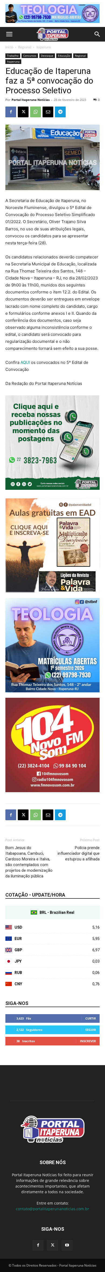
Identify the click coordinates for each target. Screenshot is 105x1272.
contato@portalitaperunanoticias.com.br (52, 1208)
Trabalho (13, 55)
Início (9, 47)
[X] (23, 112)
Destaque (47, 55)
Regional (24, 47)
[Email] (48, 112)
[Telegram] (60, 112)
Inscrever (88, 1041)
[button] (9, 34)
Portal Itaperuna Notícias (31, 100)
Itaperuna (43, 47)
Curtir (90, 1018)
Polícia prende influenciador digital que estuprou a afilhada (79, 853)
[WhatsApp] (35, 112)
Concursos (29, 55)
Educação (64, 55)
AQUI (25, 362)
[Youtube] (67, 1245)
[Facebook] (10, 112)
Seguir (90, 1030)
